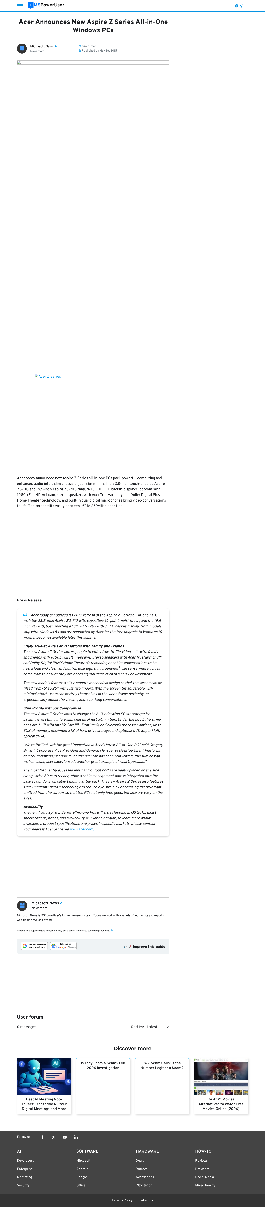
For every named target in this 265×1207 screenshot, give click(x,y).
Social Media (204, 1177)
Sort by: (137, 1027)
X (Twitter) (53, 1137)
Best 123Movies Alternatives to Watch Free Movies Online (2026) (221, 1104)
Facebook (42, 1137)
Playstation (144, 1185)
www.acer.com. (82, 829)
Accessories (145, 1177)
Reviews (201, 1161)
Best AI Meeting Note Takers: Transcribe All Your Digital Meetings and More (44, 1104)
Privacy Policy (122, 1200)
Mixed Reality (205, 1185)
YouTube (65, 1137)
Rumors (142, 1169)
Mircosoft (83, 1161)
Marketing (24, 1177)
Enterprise (25, 1169)
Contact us (145, 1200)
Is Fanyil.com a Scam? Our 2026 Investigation (103, 1065)
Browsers (202, 1169)
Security (23, 1185)
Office (81, 1185)
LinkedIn (76, 1137)
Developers (25, 1161)
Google (81, 1177)
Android (82, 1169)
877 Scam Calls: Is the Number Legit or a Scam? (162, 1065)
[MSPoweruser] (46, 5)
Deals (140, 1161)
